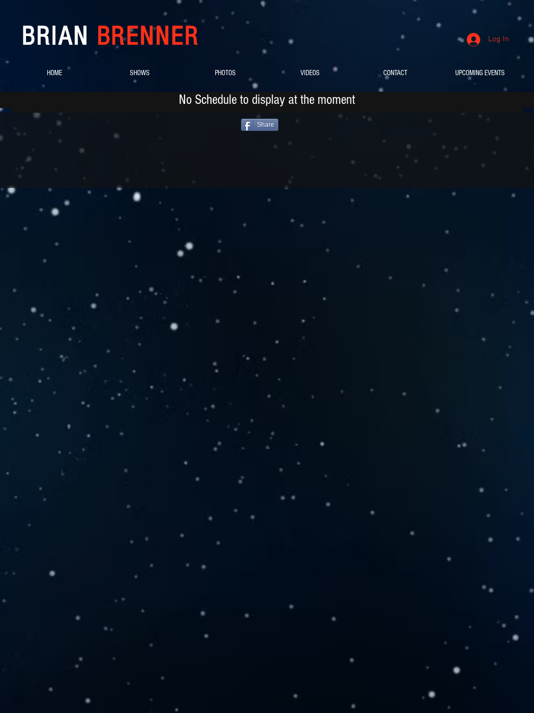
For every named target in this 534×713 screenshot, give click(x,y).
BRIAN (111, 36)
